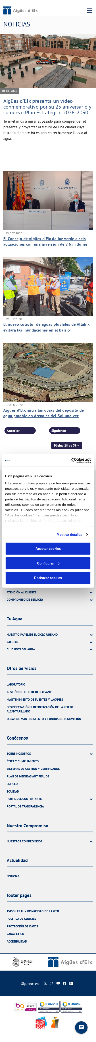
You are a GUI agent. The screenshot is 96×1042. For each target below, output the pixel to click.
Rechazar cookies (48, 578)
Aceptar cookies (48, 548)
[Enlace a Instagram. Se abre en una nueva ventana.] (51, 983)
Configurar (45, 563)
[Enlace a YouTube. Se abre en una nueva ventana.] (58, 983)
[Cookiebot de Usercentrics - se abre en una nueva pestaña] (71, 460)
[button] (66, 445)
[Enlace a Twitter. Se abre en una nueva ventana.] (45, 983)
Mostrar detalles (69, 534)
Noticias (13, 876)
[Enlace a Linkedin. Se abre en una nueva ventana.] (71, 983)
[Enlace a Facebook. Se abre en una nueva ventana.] (64, 983)
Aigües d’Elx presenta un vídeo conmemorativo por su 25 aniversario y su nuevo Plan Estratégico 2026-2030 (47, 106)
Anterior (13, 430)
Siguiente (58, 430)
